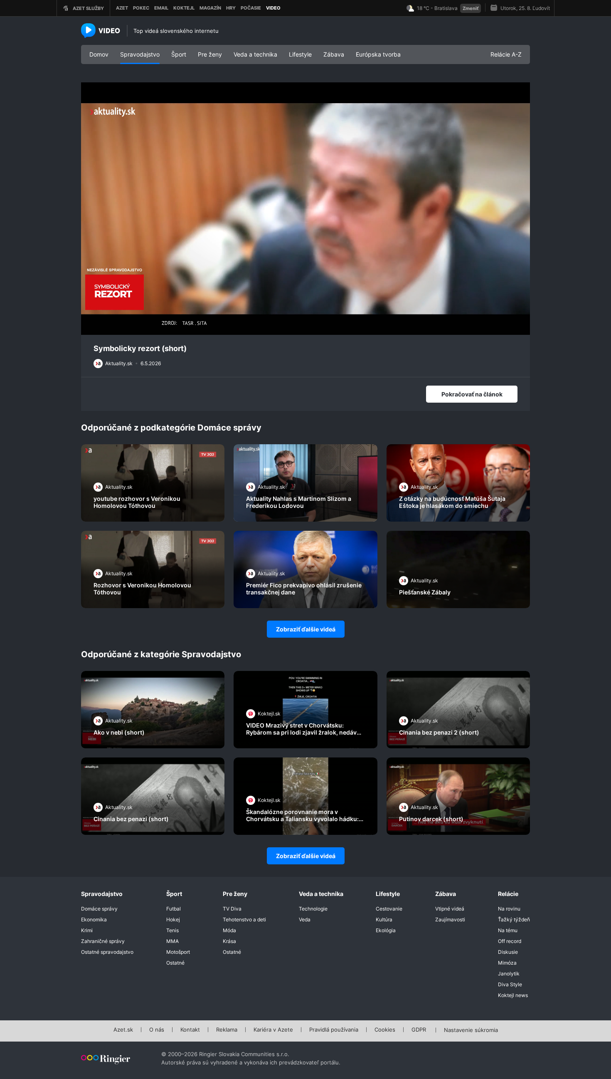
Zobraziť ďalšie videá (305, 629)
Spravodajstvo (140, 54)
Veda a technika (255, 54)
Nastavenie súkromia (471, 1030)
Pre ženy (210, 54)
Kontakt (190, 1030)
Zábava (333, 54)
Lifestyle (300, 54)
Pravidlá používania (333, 1030)
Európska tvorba (378, 54)
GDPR (418, 1030)
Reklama (226, 1030)
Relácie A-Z (506, 54)
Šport (178, 54)
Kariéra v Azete (273, 1030)
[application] (305, 208)
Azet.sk (123, 1030)
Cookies (384, 1030)
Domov (98, 54)
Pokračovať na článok (472, 394)
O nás (156, 1030)
